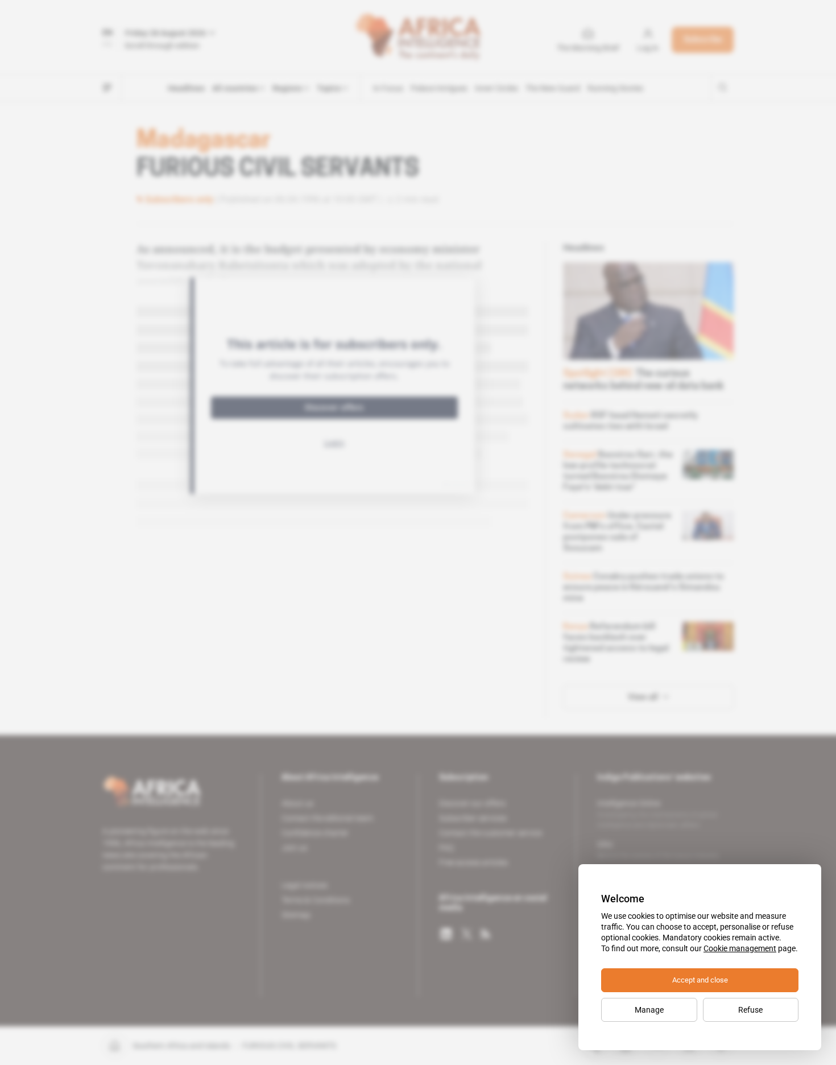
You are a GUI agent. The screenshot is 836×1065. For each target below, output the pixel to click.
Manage (649, 1009)
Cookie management (739, 948)
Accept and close (700, 980)
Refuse (750, 1009)
